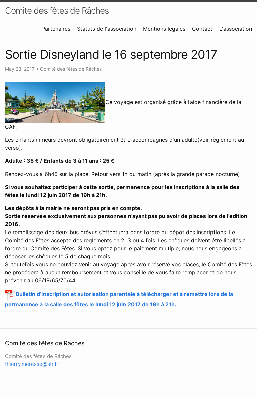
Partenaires (55, 28)
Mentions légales (164, 28)
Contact (202, 28)
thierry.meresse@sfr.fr (31, 364)
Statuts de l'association (106, 28)
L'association (235, 28)
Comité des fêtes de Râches (57, 10)
